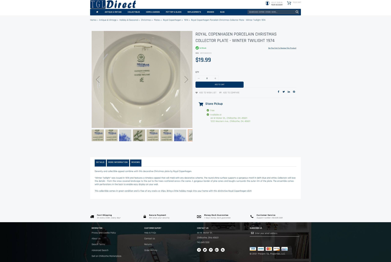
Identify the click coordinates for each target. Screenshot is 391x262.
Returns (148, 244)
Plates (157, 20)
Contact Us (149, 238)
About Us (96, 238)
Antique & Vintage (108, 20)
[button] (98, 79)
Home (93, 20)
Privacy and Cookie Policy (104, 232)
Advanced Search (100, 250)
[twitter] (205, 250)
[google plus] (217, 250)
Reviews (136, 162)
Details (100, 162)
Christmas (146, 20)
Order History (150, 250)
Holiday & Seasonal (128, 20)
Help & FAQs (150, 232)
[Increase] (215, 78)
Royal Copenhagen (172, 20)
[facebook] (199, 250)
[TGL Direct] (113, 4)
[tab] (100, 163)
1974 (186, 20)
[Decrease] (199, 78)
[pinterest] (211, 250)
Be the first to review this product (282, 48)
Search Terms (98, 244)
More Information (118, 162)
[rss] (223, 250)
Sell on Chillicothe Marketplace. (107, 256)
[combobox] (273, 12)
